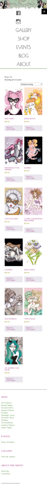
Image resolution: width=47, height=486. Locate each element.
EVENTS (23, 47)
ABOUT (24, 64)
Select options (11, 128)
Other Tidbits (6, 428)
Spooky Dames (7, 410)
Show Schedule (7, 442)
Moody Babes (7, 405)
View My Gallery (8, 457)
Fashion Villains (8, 425)
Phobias (4, 420)
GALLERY (23, 30)
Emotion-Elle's (7, 408)
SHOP (23, 38)
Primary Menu (44, 11)
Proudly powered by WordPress (11, 483)
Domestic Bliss (7, 418)
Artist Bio (5, 471)
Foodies (4, 413)
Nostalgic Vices (7, 415)
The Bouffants (7, 423)
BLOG (24, 55)
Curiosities (5, 474)
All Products (6, 403)
